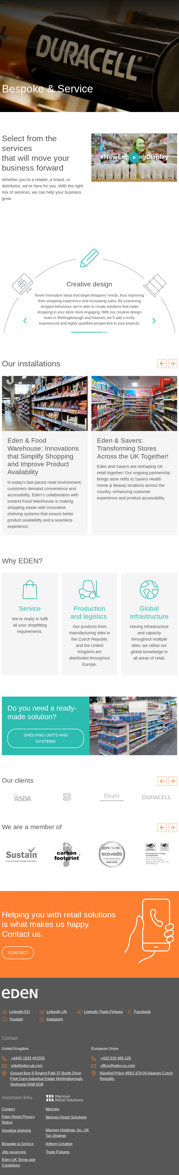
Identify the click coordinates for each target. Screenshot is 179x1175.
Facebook (142, 1012)
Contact (8, 1109)
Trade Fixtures (57, 1152)
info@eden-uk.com (26, 1066)
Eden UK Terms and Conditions (18, 1162)
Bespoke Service (18, 1144)
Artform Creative (59, 1144)
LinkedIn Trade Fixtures (103, 1012)
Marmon (52, 1109)
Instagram (55, 1019)
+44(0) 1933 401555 (28, 1058)
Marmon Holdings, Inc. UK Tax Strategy (67, 1133)
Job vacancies (14, 1152)
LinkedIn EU (19, 1012)
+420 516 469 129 (116, 1058)
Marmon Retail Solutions (66, 1117)
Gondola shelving (16, 1131)
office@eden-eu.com (118, 1066)
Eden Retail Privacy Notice (18, 1119)
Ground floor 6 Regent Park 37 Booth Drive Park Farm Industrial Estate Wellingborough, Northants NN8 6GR (46, 1078)
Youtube (16, 1019)
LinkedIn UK (57, 1012)
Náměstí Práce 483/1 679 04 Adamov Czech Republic (136, 1076)
